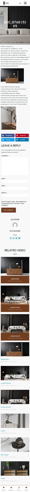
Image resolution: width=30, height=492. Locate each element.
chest (3, 479)
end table (4, 455)
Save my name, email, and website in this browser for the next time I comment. (13, 203)
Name (3, 178)
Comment (5, 156)
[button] (20, 3)
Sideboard (15, 279)
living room (15, 307)
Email (3, 185)
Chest (3, 431)
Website (4, 193)
